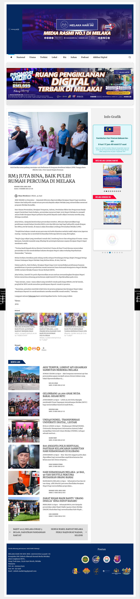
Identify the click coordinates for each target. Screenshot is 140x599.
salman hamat (53, 438)
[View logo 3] (107, 252)
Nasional (21, 57)
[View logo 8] (119, 252)
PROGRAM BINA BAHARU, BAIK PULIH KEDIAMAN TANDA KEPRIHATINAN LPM (75, 329)
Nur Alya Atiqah (53, 383)
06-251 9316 (16, 569)
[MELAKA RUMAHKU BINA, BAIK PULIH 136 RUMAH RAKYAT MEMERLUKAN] (26, 319)
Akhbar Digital (100, 57)
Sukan (74, 57)
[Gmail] (34, 349)
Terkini (43, 57)
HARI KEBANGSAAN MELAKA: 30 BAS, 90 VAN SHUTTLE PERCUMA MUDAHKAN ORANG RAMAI (64, 475)
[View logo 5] (112, 252)
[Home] (11, 57)
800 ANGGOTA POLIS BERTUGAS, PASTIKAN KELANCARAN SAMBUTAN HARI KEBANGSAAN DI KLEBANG (63, 449)
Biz (64, 57)
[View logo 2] (105, 252)
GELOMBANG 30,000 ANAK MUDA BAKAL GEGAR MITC (61, 395)
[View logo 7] (117, 252)
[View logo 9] (122, 252)
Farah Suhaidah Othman (56, 464)
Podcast (85, 57)
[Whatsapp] (25, 349)
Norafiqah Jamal (53, 409)
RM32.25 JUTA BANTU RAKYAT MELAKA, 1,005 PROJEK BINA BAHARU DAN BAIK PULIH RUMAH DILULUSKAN (50, 331)
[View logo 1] (102, 252)
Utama (32, 57)
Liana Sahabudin (53, 514)
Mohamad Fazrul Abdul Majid (22, 186)
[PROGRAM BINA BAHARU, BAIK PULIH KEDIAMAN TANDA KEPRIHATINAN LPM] (75, 319)
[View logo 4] (110, 252)
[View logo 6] (114, 252)
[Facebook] (17, 349)
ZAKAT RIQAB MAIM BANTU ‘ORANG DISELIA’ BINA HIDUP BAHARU (63, 499)
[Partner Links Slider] (112, 240)
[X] (21, 349)
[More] (38, 349)
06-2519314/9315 (18, 566)
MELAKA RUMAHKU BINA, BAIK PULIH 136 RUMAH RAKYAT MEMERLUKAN (25, 329)
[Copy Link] (30, 349)
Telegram (32, 296)
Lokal (54, 57)
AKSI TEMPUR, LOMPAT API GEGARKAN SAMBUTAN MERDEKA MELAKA (65, 368)
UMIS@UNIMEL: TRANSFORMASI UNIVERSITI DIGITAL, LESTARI (61, 421)
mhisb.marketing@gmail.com (24, 571)
